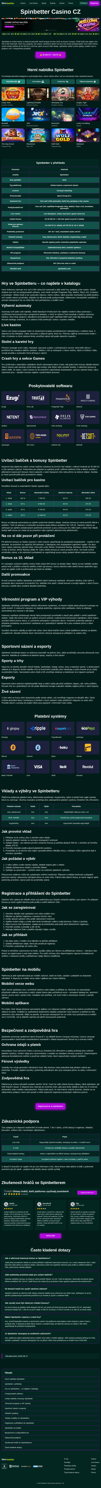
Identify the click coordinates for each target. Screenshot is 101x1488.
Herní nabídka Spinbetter (15, 1379)
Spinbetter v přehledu (13, 1384)
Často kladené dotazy (13, 1447)
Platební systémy (11, 1413)
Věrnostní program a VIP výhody (17, 1403)
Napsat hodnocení (87, 1192)
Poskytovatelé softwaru (14, 1394)
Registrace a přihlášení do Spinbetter (19, 1423)
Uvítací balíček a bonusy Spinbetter (19, 1399)
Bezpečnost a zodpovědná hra (17, 1433)
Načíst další (50, 1235)
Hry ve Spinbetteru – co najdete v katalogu (21, 1389)
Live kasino (36, 81)
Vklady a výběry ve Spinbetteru (17, 1418)
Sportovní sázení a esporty (15, 1408)
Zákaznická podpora (13, 1438)
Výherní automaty (86, 81)
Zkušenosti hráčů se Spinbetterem (18, 1443)
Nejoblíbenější (11, 81)
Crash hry (61, 81)
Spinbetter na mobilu (13, 1428)
